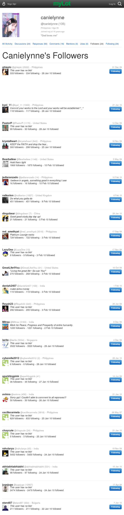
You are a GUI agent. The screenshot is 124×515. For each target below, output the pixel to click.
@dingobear (22, 213)
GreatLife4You (11, 267)
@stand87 (18, 502)
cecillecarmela (11, 412)
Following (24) (112, 43)
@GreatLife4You (28, 267)
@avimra (15, 394)
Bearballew (9, 159)
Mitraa (6, 322)
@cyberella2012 (28, 358)
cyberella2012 (10, 358)
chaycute (8, 430)
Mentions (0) (72, 43)
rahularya (8, 448)
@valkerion (20, 195)
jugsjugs (7, 484)
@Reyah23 (19, 303)
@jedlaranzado (26, 177)
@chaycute (20, 430)
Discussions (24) (22, 43)
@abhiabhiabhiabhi (34, 466)
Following (115, 71)
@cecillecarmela (28, 412)
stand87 (7, 503)
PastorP (7, 123)
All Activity (7, 43)
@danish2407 (24, 285)
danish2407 (9, 286)
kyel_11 (7, 105)
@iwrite (13, 340)
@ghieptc (17, 67)
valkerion (8, 195)
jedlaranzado (10, 177)
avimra (6, 394)
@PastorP (18, 123)
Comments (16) (57, 43)
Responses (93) (40, 43)
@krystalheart (24, 141)
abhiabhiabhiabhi (13, 466)
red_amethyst (10, 231)
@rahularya (20, 448)
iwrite (5, 340)
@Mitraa (14, 322)
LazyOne (7, 249)
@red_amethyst (28, 231)
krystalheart (9, 141)
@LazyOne (19, 249)
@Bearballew (23, 159)
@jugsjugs (19, 484)
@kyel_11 (17, 105)
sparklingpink (10, 376)
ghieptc (6, 67)
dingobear (8, 213)
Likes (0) (84, 43)
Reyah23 (7, 304)
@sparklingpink (27, 376)
